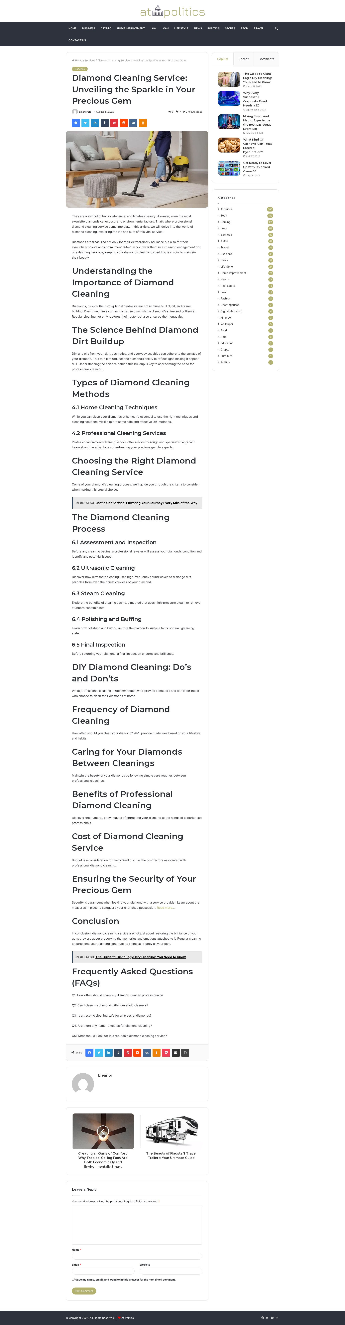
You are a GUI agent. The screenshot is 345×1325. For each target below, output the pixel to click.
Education (227, 343)
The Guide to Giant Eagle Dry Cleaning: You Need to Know (257, 78)
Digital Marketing (231, 311)
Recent (244, 59)
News (198, 28)
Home (72, 28)
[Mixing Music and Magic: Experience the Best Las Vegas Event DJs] (229, 121)
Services (90, 60)
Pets (223, 336)
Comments (266, 59)
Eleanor (83, 111)
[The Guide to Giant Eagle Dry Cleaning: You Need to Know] (229, 79)
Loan (165, 28)
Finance (226, 317)
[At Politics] (172, 11)
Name (76, 1249)
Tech (244, 28)
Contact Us (77, 40)
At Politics (127, 1317)
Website (145, 1264)
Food (224, 330)
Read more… (166, 908)
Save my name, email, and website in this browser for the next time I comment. (125, 1279)
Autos (224, 241)
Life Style (181, 28)
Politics (213, 28)
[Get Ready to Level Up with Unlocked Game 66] (229, 168)
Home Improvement (131, 28)
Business (88, 28)
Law (153, 28)
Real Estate (228, 285)
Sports (230, 28)
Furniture (226, 355)
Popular (222, 59)
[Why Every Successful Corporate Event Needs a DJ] (229, 98)
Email (76, 1264)
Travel (259, 28)
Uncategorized (230, 304)
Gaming (225, 221)
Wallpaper (227, 324)
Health (225, 279)
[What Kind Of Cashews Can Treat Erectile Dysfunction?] (229, 145)
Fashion (226, 298)
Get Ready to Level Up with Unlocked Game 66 (257, 167)
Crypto (106, 28)
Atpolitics (226, 209)
